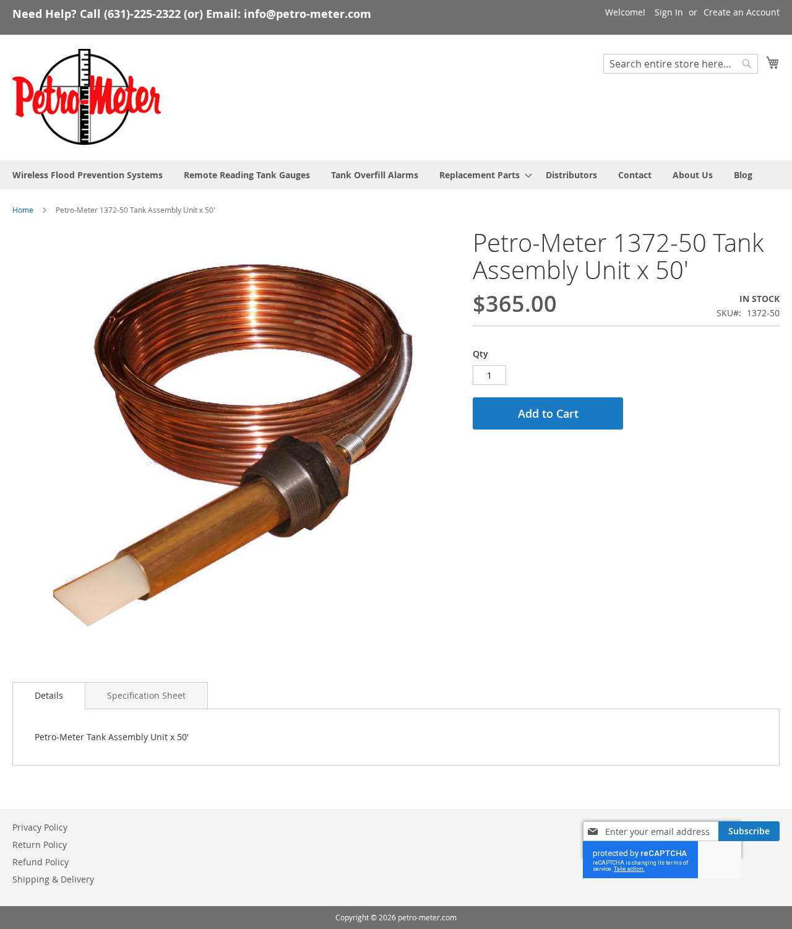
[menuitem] (87, 174)
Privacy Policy (39, 827)
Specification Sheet (146, 695)
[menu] (396, 174)
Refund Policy (40, 862)
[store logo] (86, 97)
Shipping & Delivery (53, 879)
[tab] (48, 695)
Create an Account (742, 12)
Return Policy (39, 844)
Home (22, 210)
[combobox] (680, 64)
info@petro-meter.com (307, 14)
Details (49, 695)
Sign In (669, 12)
